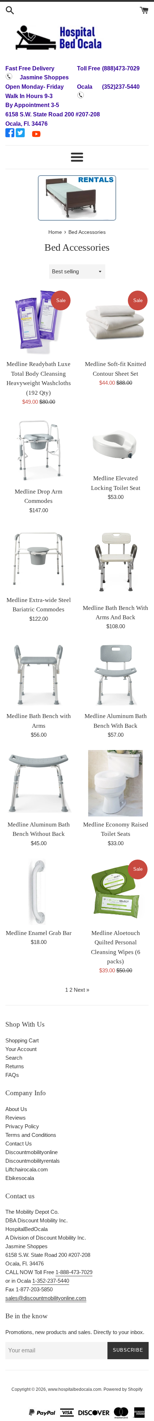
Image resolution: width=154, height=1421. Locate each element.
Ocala (84, 87)
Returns (14, 1066)
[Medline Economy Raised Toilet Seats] (115, 783)
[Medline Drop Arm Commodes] (38, 450)
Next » (81, 990)
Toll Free (88, 68)
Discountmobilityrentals (32, 1161)
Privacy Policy (22, 1126)
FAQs (12, 1075)
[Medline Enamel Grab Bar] (38, 891)
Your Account (21, 1049)
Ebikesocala (19, 1178)
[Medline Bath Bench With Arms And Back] (115, 563)
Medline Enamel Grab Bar (39, 933)
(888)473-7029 (121, 68)
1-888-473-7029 (74, 1272)
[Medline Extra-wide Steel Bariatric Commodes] (38, 559)
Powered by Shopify (123, 1389)
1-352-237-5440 (50, 1281)
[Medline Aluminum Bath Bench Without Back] (38, 783)
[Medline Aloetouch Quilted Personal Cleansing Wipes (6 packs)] (115, 891)
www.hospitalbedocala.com (74, 1389)
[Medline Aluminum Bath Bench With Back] (115, 675)
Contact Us (18, 1143)
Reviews (15, 1118)
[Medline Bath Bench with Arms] (38, 675)
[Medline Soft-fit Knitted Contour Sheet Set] (115, 323)
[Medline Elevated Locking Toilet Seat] (115, 443)
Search (13, 1058)
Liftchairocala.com (26, 1169)
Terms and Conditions (30, 1135)
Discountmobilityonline (31, 1152)
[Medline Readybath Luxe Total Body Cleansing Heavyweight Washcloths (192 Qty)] (38, 323)
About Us (16, 1109)
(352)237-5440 (121, 87)
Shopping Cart (22, 1040)
